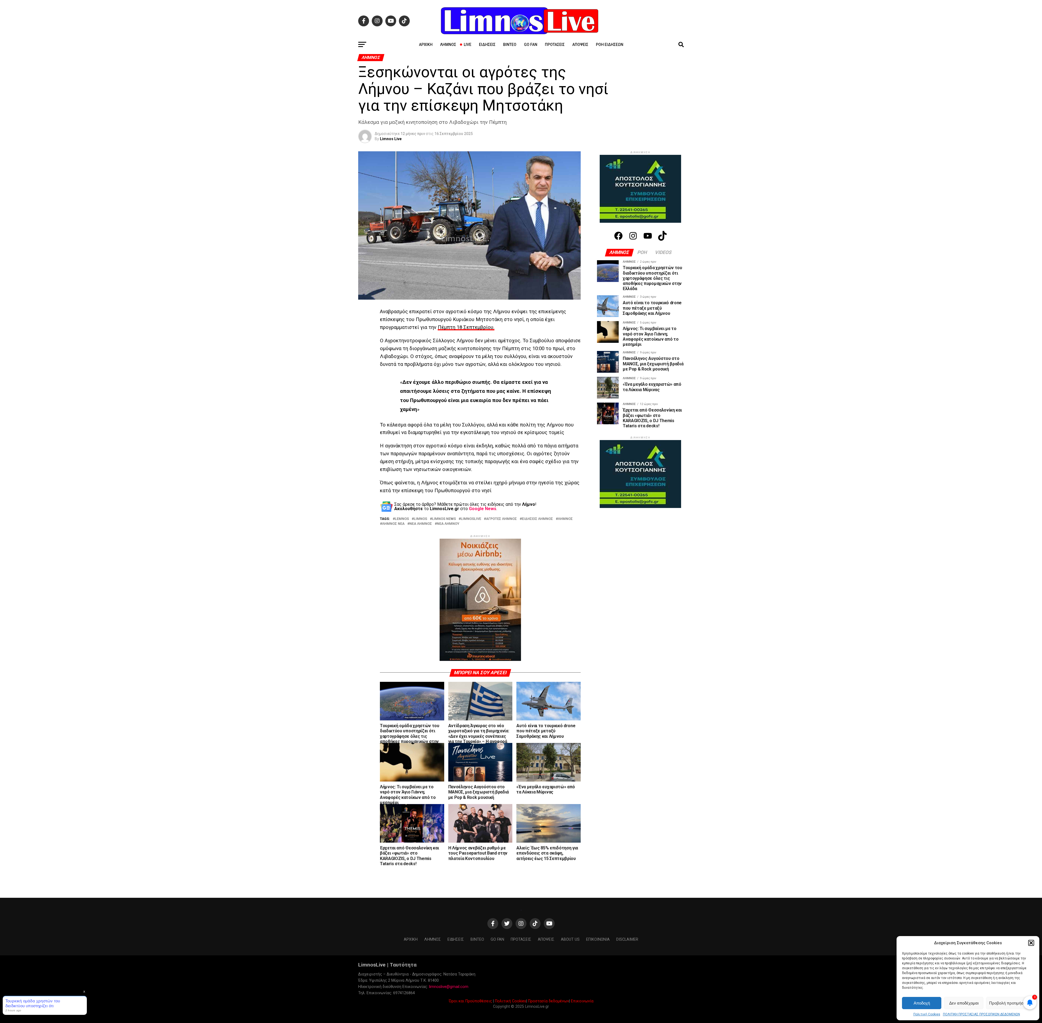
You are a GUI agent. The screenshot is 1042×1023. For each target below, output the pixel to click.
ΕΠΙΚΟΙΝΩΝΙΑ (598, 939)
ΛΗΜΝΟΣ (565, 519)
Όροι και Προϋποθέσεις (470, 1001)
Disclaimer (627, 939)
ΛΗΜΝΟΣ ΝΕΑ (393, 524)
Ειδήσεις (487, 44)
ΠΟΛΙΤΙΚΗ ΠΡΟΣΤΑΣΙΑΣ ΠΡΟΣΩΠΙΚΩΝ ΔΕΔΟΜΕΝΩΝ (981, 1014)
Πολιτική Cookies (926, 1014)
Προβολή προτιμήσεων (1010, 1003)
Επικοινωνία (582, 1001)
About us (570, 939)
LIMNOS (420, 519)
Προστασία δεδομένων (548, 1001)
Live (467, 44)
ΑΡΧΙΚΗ (426, 44)
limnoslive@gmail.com (448, 986)
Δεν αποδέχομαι (964, 1003)
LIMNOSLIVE (471, 519)
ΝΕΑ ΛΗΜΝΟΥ (448, 524)
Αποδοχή (922, 1003)
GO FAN (530, 44)
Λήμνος (448, 44)
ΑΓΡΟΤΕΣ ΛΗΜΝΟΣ (501, 519)
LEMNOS (402, 519)
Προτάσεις (555, 44)
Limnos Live (391, 139)
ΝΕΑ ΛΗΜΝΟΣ (420, 524)
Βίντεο (509, 44)
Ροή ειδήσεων (609, 44)
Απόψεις (580, 44)
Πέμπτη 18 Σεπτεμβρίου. (466, 327)
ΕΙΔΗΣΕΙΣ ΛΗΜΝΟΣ (537, 519)
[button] (1031, 943)
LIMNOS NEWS (444, 519)
